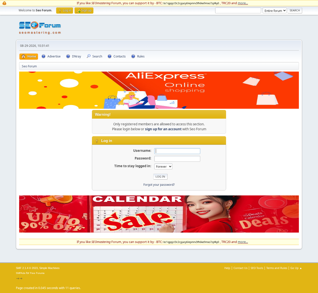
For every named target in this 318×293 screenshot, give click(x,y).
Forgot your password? (159, 185)
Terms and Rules (276, 268)
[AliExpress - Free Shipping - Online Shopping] (159, 107)
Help (227, 268)
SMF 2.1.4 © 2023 (27, 267)
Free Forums (37, 273)
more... (243, 3)
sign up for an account (163, 129)
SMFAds (20, 273)
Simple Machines (49, 267)
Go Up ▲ (296, 268)
